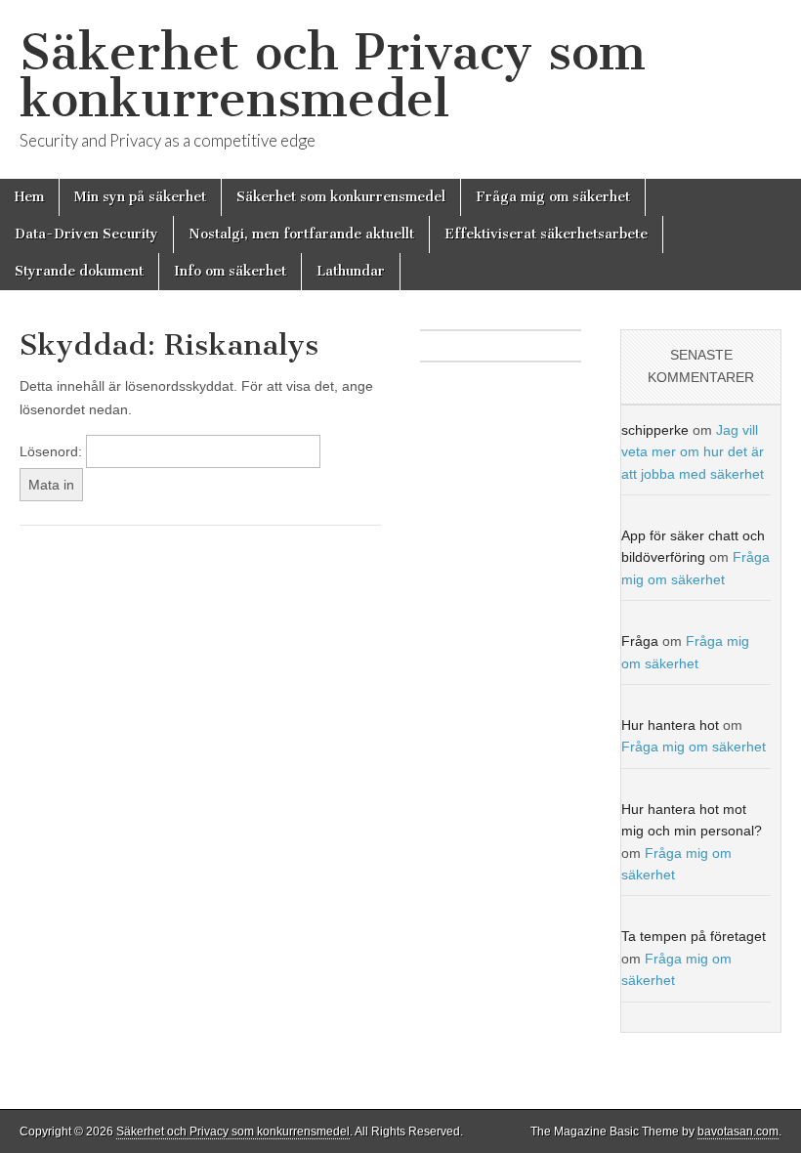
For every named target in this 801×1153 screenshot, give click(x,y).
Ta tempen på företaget (693, 936)
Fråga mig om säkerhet (553, 197)
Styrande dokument (79, 271)
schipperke (655, 430)
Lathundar (350, 271)
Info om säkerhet (230, 271)
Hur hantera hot (670, 725)
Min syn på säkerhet (140, 197)
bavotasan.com (738, 1131)
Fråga (639, 641)
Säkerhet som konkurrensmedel (340, 197)
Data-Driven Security (86, 234)
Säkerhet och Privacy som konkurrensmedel (333, 75)
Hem (29, 197)
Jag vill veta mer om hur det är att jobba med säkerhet (692, 452)
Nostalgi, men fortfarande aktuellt (301, 234)
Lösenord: (53, 451)
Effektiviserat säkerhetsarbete (546, 234)
